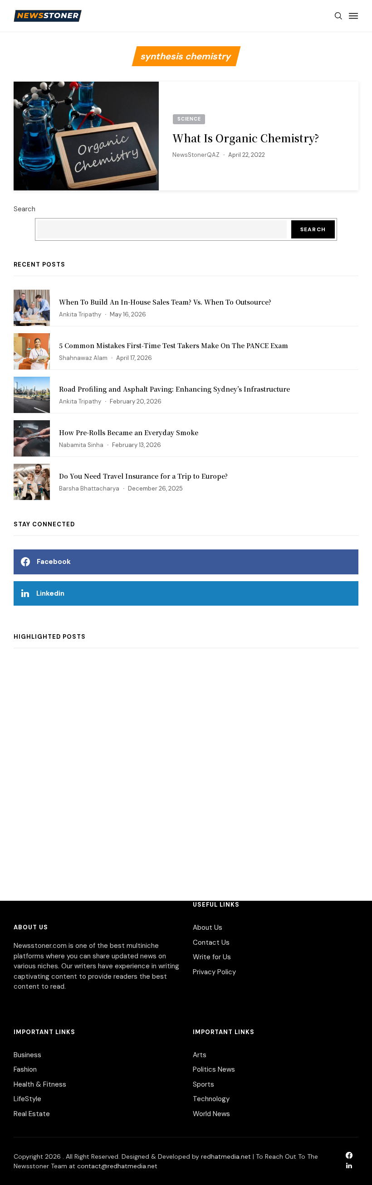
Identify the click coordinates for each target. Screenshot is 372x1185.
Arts (199, 1054)
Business (27, 1054)
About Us (207, 927)
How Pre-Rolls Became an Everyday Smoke (128, 432)
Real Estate (32, 1113)
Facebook (54, 561)
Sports (203, 1084)
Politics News (214, 1069)
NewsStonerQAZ (196, 155)
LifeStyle (27, 1098)
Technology (211, 1098)
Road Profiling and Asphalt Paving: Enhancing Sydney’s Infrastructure (174, 388)
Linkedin (50, 593)
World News (211, 1113)
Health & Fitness (40, 1084)
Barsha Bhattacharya (89, 488)
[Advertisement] (186, 765)
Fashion (25, 1069)
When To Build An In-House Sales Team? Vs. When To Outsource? (165, 301)
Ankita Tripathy (80, 314)
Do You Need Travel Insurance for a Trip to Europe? (143, 476)
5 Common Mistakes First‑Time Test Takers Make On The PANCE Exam (173, 345)
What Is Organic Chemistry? (245, 138)
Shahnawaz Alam (83, 358)
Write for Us (212, 957)
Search (24, 209)
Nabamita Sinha (81, 445)
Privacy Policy (214, 971)
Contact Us (211, 942)
